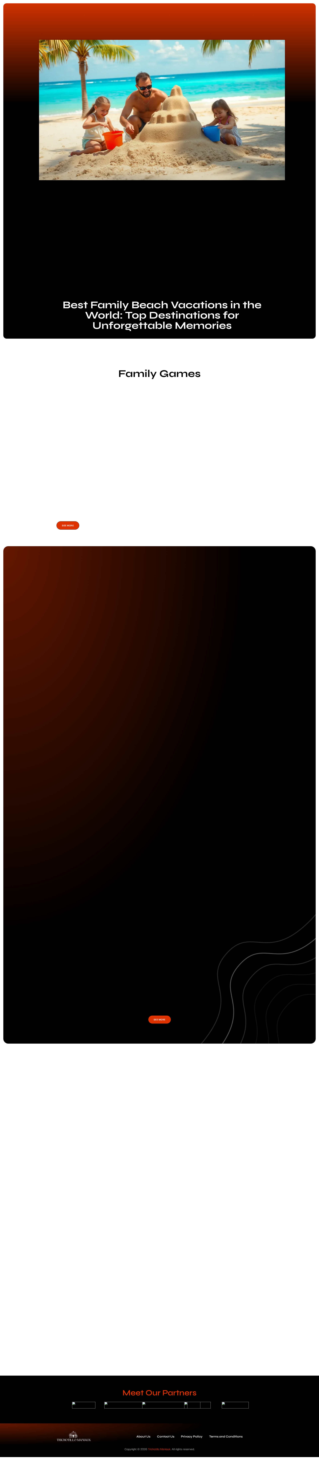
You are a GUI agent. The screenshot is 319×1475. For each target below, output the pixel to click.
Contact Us (165, 1436)
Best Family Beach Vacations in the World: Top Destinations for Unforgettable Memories (162, 315)
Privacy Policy (192, 1436)
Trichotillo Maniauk (159, 1449)
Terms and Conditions (226, 1436)
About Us (143, 1436)
